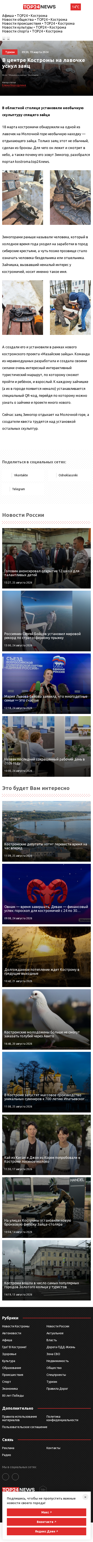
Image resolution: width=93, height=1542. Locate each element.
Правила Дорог (57, 1388)
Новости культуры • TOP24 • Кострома (34, 27)
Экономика (10, 1388)
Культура (8, 1361)
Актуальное (55, 1333)
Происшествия (12, 1375)
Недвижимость (57, 1361)
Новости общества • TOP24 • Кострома (34, 19)
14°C (75, 7)
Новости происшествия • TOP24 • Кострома (38, 23)
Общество (54, 1368)
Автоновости (11, 1333)
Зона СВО (53, 1354)
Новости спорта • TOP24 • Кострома (32, 31)
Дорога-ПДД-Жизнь (60, 1347)
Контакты (53, 1448)
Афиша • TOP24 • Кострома (24, 16)
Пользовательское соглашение (24, 1427)
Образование (11, 1368)
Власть (51, 1340)
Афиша (7, 1340)
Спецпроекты (56, 1375)
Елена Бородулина (14, 85)
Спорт (6, 1381)
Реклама (8, 1448)
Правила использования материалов (19, 1418)
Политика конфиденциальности (62, 1418)
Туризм (51, 1381)
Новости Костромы (15, 1326)
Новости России (57, 1326)
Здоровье (9, 1354)
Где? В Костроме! (14, 1347)
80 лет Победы (13, 1395)
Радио (6, 1455)
